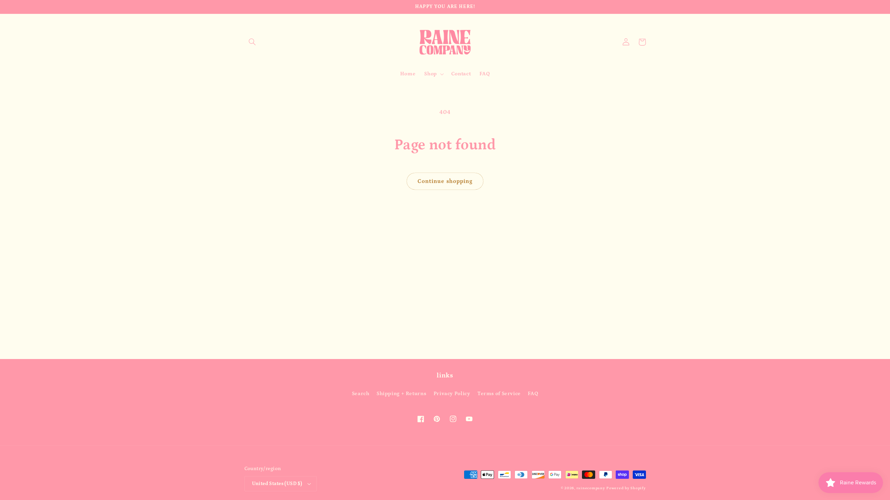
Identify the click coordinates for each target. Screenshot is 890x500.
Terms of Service (499, 394)
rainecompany (590, 488)
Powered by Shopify (626, 488)
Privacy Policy (452, 394)
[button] (252, 42)
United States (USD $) (277, 483)
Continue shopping (445, 181)
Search (361, 394)
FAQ (533, 394)
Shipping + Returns (401, 394)
